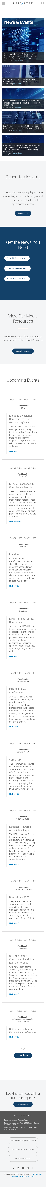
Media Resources (23, 351)
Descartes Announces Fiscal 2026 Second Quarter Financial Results (21, 1124)
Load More (23, 1055)
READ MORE (17, 60)
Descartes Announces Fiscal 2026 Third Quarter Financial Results (20, 1128)
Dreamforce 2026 (19, 897)
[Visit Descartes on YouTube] (23, 1168)
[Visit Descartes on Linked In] (18, 1168)
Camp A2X (15, 759)
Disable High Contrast (27, 1176)
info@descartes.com (23, 1158)
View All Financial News (17, 268)
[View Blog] (13, 1168)
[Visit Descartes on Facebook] (33, 1168)
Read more (14, 451)
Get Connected (23, 1104)
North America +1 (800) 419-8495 (23, 1141)
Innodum (14, 554)
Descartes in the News (17, 279)
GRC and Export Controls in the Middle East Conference (22, 959)
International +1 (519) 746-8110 (23, 1149)
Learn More (23, 213)
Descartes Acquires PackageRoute (16, 1120)
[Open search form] (42, 3)
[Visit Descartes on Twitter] (28, 1168)
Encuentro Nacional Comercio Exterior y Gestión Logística (20, 419)
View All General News (17, 258)
